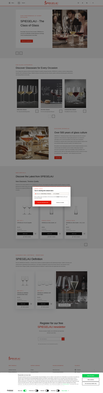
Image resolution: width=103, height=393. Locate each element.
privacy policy (66, 384)
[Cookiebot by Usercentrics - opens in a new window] (10, 391)
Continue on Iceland (60, 202)
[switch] (36, 391)
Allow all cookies (90, 375)
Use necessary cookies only (90, 383)
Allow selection (91, 379)
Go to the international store (43, 202)
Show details (64, 390)
